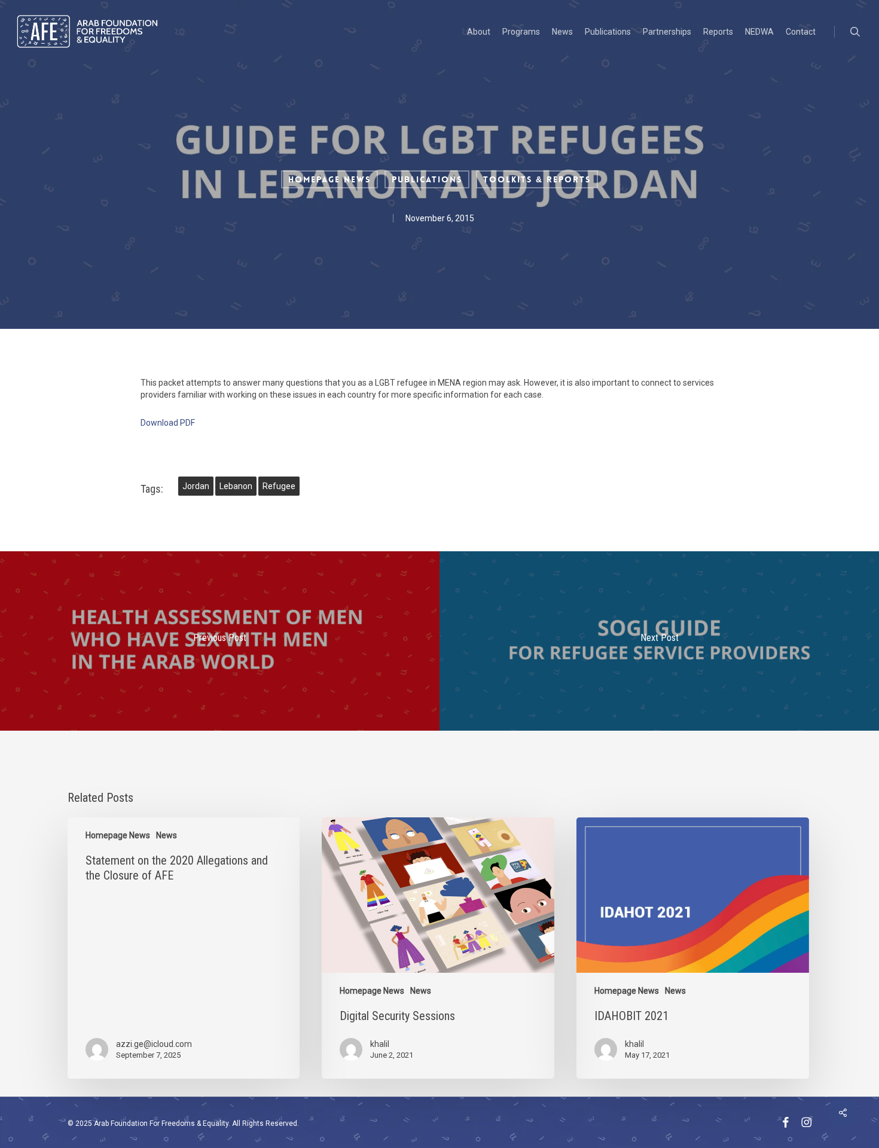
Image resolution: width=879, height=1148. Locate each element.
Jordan (195, 486)
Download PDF (168, 423)
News (166, 835)
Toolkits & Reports (537, 179)
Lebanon (235, 486)
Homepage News (329, 179)
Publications (427, 179)
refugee (279, 486)
